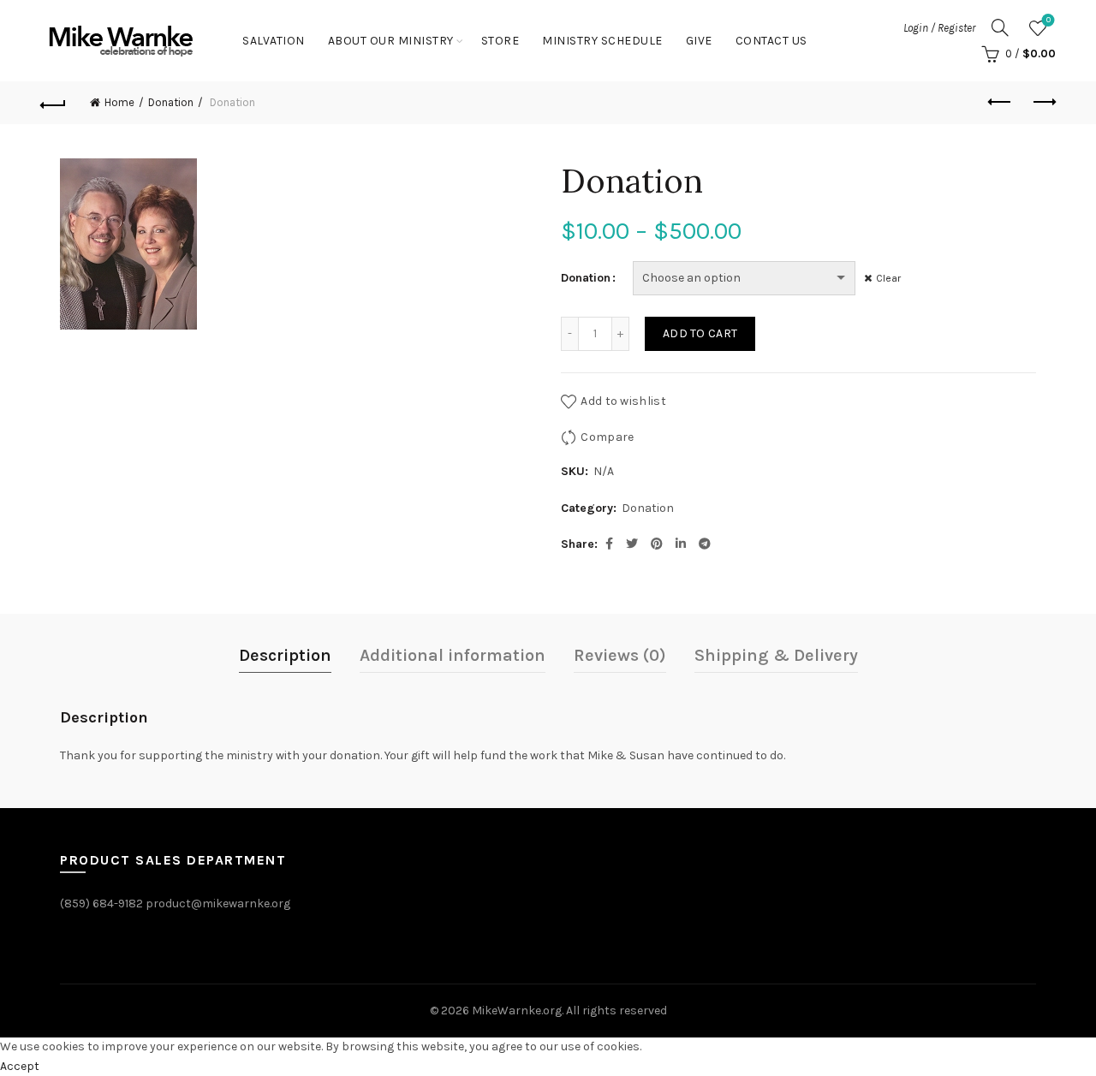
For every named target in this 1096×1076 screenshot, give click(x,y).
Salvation (273, 40)
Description (285, 655)
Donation (171, 102)
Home (119, 102)
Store (500, 40)
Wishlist (1048, 20)
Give (699, 40)
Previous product (1000, 103)
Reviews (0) (620, 655)
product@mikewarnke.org (218, 903)
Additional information (452, 655)
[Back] (53, 103)
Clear (888, 278)
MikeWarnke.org (517, 1010)
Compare (607, 437)
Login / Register (939, 27)
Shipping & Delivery (776, 655)
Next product (1043, 103)
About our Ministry (391, 40)
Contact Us (771, 40)
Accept (19, 1066)
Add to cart (700, 333)
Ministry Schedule (602, 40)
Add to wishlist (623, 401)
